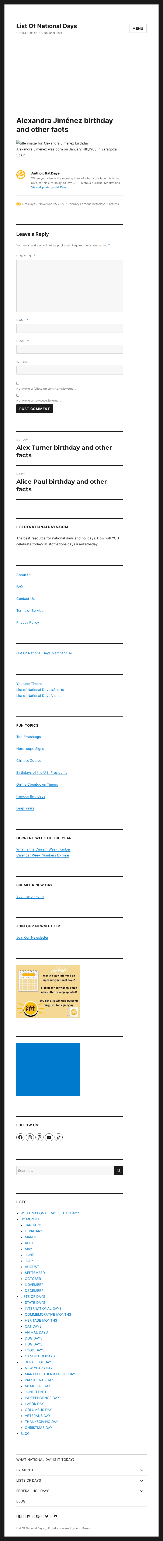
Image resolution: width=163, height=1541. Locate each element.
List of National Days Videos (39, 695)
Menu (137, 28)
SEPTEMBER (35, 1273)
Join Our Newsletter (32, 937)
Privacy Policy (27, 622)
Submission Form (30, 896)
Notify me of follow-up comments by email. (46, 388)
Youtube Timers (29, 684)
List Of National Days (46, 26)
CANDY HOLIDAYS (40, 1356)
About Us (23, 575)
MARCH (31, 1237)
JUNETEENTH (36, 1392)
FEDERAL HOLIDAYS (37, 1362)
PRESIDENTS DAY (39, 1380)
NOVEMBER (34, 1284)
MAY (28, 1249)
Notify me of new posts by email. (38, 400)
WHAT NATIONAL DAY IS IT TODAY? (50, 1213)
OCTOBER (33, 1279)
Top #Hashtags (28, 737)
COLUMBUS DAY (38, 1410)
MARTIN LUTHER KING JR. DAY (50, 1374)
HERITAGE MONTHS (41, 1320)
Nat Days (28, 204)
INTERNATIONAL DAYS (43, 1308)
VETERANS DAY (38, 1416)
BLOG (25, 1433)
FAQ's (20, 587)
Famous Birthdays (30, 796)
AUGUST (32, 1267)
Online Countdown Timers (37, 784)
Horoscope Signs (30, 748)
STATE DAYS (35, 1302)
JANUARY (33, 1225)
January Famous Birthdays (86, 204)
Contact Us (25, 598)
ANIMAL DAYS (36, 1332)
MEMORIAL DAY (38, 1386)
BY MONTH (30, 1219)
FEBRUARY (33, 1231)
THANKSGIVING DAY (41, 1421)
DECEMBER (34, 1290)
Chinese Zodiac (28, 760)
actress (114, 204)
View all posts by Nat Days (48, 187)
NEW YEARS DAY (39, 1368)
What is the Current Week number (43, 849)
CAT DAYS (33, 1326)
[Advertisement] (82, 84)
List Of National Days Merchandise (44, 653)
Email (22, 341)
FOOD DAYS (34, 1350)
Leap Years (25, 808)
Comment (26, 256)
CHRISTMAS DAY (38, 1427)
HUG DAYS (33, 1344)
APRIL (29, 1243)
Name (22, 320)
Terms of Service (30, 610)
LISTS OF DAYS (33, 1296)
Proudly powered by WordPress (69, 1528)
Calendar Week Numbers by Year (42, 855)
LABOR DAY (34, 1404)
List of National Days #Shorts (40, 690)
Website (23, 361)
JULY (29, 1261)
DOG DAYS (33, 1338)
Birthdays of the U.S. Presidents (41, 772)
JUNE (29, 1255)
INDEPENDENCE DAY (42, 1398)
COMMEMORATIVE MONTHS (48, 1314)
